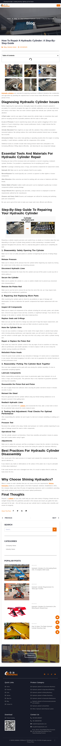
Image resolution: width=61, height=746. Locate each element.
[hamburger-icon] (58, 5)
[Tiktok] (51, 674)
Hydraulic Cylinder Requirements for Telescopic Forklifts (43, 587)
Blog (5, 47)
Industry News (11, 47)
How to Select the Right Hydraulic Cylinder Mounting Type (42, 627)
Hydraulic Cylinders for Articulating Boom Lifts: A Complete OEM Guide (44, 569)
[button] (58, 55)
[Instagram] (48, 674)
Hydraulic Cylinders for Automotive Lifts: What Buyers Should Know (44, 607)
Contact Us (30, 655)
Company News (11, 545)
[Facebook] (44, 674)
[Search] (55, 529)
